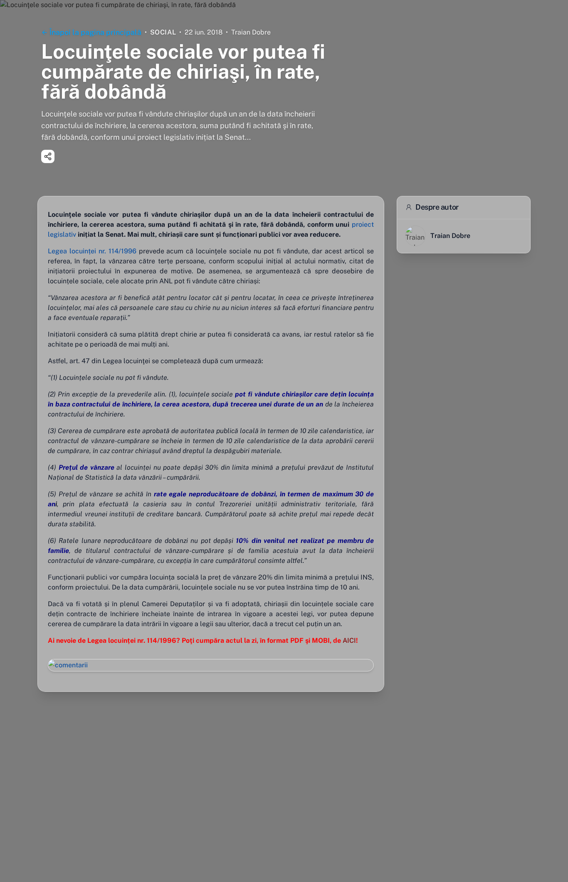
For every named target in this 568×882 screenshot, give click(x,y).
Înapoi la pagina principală (95, 32)
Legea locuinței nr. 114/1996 (92, 251)
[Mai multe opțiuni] (47, 156)
